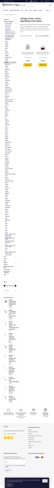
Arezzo (6, 60)
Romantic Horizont (9, 181)
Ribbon (6, 140)
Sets (5, 256)
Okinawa (7, 154)
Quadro (6, 172)
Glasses (5, 262)
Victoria (7, 211)
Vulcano (7, 214)
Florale (6, 103)
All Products (8, 26)
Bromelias (7, 76)
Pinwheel (7, 163)
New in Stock (8, 25)
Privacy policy (31, 437)
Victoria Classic (8, 254)
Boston (6, 67)
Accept (44, 481)
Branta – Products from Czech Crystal (10, 234)
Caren (6, 78)
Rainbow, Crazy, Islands (10, 174)
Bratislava (7, 69)
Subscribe (8, 470)
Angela (6, 55)
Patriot (6, 159)
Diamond (7, 92)
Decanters (6, 19)
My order (30, 433)
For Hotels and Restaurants (8, 39)
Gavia (6, 248)
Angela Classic (8, 57)
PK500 (6, 165)
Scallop (6, 191)
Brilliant (7, 73)
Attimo (6, 62)
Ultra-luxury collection (7, 272)
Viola (6, 212)
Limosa (6, 128)
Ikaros (6, 113)
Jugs (5, 260)
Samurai (7, 188)
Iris (6, 117)
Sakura (6, 184)
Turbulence (7, 207)
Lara (6, 126)
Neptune (7, 143)
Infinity (6, 115)
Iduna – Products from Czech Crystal (10, 246)
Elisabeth (7, 96)
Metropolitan (8, 142)
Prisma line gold (8, 168)
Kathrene (7, 120)
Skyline (6, 195)
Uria (6, 227)
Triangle (7, 202)
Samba (6, 186)
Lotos (6, 129)
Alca (6, 50)
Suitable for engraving (10, 33)
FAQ (29, 443)
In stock (11, 290)
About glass (31, 439)
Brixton (6, 74)
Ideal (6, 112)
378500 (6, 43)
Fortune (7, 105)
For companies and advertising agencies (9, 36)
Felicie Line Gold (9, 99)
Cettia (6, 225)
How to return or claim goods (35, 435)
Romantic (7, 179)
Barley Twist (8, 64)
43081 (6, 44)
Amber (6, 52)
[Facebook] (5, 437)
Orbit (6, 156)
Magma (6, 136)
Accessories (7, 269)
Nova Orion (7, 149)
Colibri (6, 85)
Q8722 (6, 170)
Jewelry (6, 264)
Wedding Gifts (8, 30)
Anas (6, 228)
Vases (5, 258)
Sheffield (7, 193)
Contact (30, 447)
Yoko (6, 223)
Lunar (6, 133)
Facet (6, 97)
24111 (6, 41)
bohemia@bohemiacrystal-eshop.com (15, 430)
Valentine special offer (10, 32)
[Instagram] (8, 437)
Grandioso (7, 110)
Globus (6, 108)
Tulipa (6, 204)
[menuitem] (5, 10)
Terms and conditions (33, 431)
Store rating (6, 1)
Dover (6, 94)
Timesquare (7, 200)
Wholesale (30, 445)
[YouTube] (11, 437)
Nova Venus (7, 152)
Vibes (6, 209)
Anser (6, 232)
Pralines (7, 166)
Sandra (6, 189)
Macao (6, 135)
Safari (6, 182)
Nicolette (7, 145)
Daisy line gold (8, 90)
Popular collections (9, 21)
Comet (6, 122)
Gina (6, 106)
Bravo (6, 71)
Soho (6, 197)
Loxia (6, 243)
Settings (9, 484)
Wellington (7, 219)
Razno (6, 175)
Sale (5, 274)
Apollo (6, 59)
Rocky (6, 177)
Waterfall (7, 216)
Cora (6, 250)
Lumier (6, 131)
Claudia (6, 83)
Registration (47, 1)
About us (30, 429)
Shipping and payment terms (34, 441)
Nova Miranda (8, 147)
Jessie (6, 119)
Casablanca (7, 80)
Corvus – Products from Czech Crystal (10, 252)
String (6, 198)
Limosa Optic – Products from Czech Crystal (9, 238)
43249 (6, 48)
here (21, 481)
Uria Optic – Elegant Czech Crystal (9, 241)
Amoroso (7, 53)
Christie (7, 82)
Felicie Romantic (9, 101)
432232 (6, 46)
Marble (6, 138)
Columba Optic (8, 89)
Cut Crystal (7, 28)
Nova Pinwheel (8, 151)
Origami (7, 158)
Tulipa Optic (8, 205)
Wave (6, 218)
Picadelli (7, 161)
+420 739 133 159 (11, 433)
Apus (6, 230)
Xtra (6, 221)
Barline (6, 66)
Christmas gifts (8, 23)
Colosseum (7, 87)
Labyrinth (7, 124)
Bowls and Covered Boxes (8, 267)
